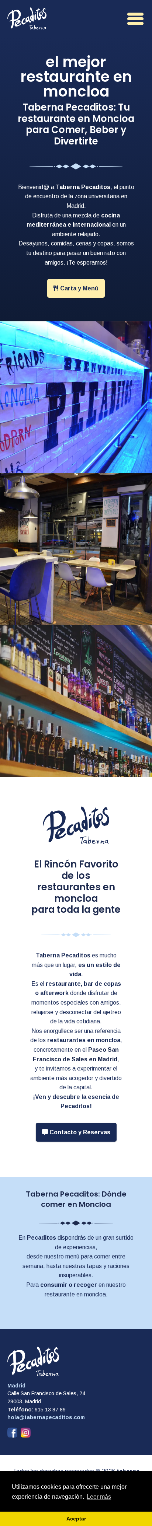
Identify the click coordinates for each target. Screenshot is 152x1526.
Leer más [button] (99, 1497)
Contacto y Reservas (79, 1132)
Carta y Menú (79, 288)
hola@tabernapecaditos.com (46, 1417)
